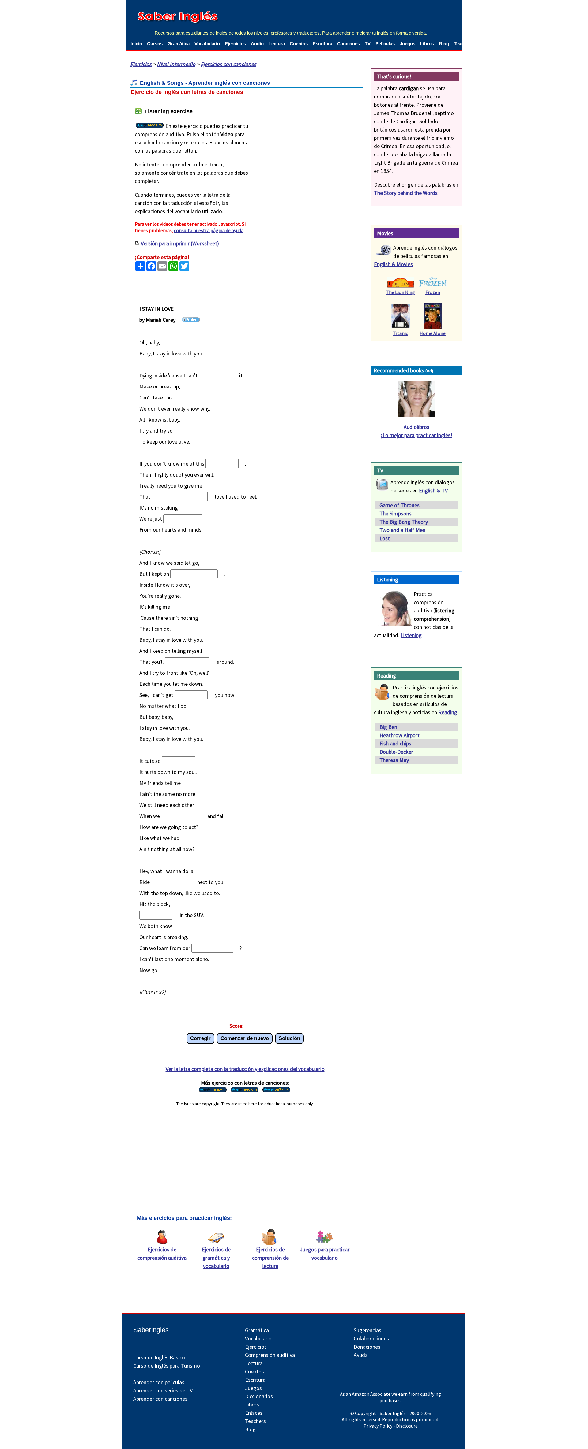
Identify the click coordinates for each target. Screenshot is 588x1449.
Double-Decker (396, 751)
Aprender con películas (158, 1382)
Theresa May (394, 760)
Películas (385, 43)
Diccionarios (259, 1396)
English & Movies (393, 264)
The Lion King (400, 292)
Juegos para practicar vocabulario (324, 1253)
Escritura (322, 43)
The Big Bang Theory (403, 521)
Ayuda (361, 1354)
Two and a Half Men (402, 529)
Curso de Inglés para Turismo (166, 1365)
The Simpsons (395, 513)
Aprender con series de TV (163, 1390)
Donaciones (367, 1346)
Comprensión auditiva (270, 1354)
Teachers (255, 1421)
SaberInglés (151, 1330)
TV (368, 43)
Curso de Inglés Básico (159, 1357)
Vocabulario (207, 43)
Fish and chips (395, 743)
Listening (411, 635)
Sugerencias (367, 1330)
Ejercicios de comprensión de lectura (270, 1257)
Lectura (277, 43)
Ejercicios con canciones (228, 64)
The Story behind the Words (406, 192)
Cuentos (299, 43)
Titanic (400, 333)
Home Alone (433, 333)
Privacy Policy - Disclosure (391, 1426)
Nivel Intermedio (176, 64)
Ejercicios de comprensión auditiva (162, 1253)
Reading (447, 712)
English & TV (433, 490)
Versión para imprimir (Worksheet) (180, 243)
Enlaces (253, 1412)
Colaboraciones (371, 1338)
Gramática (179, 43)
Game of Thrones (399, 505)
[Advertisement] (309, 146)
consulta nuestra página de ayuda (208, 230)
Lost (384, 538)
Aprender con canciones (160, 1398)
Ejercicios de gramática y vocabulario (216, 1257)
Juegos (407, 43)
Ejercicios (235, 43)
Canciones (348, 43)
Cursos (155, 43)
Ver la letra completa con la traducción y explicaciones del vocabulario (245, 1068)
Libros (427, 43)
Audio (257, 43)
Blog (444, 43)
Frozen (432, 292)
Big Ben (388, 726)
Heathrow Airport (399, 735)
